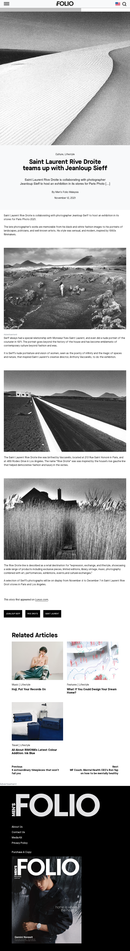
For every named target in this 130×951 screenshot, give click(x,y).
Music (15, 684)
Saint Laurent (52, 613)
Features (72, 684)
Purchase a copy (21, 852)
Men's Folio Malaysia (66, 192)
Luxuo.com (41, 599)
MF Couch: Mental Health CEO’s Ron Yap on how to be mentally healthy (94, 772)
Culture (59, 154)
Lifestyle (70, 154)
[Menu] (6, 4)
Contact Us (18, 832)
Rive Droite (32, 613)
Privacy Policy (20, 843)
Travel (15, 745)
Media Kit (17, 837)
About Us (17, 827)
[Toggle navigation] (123, 4)
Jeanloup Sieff (13, 613)
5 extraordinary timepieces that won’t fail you (35, 772)
